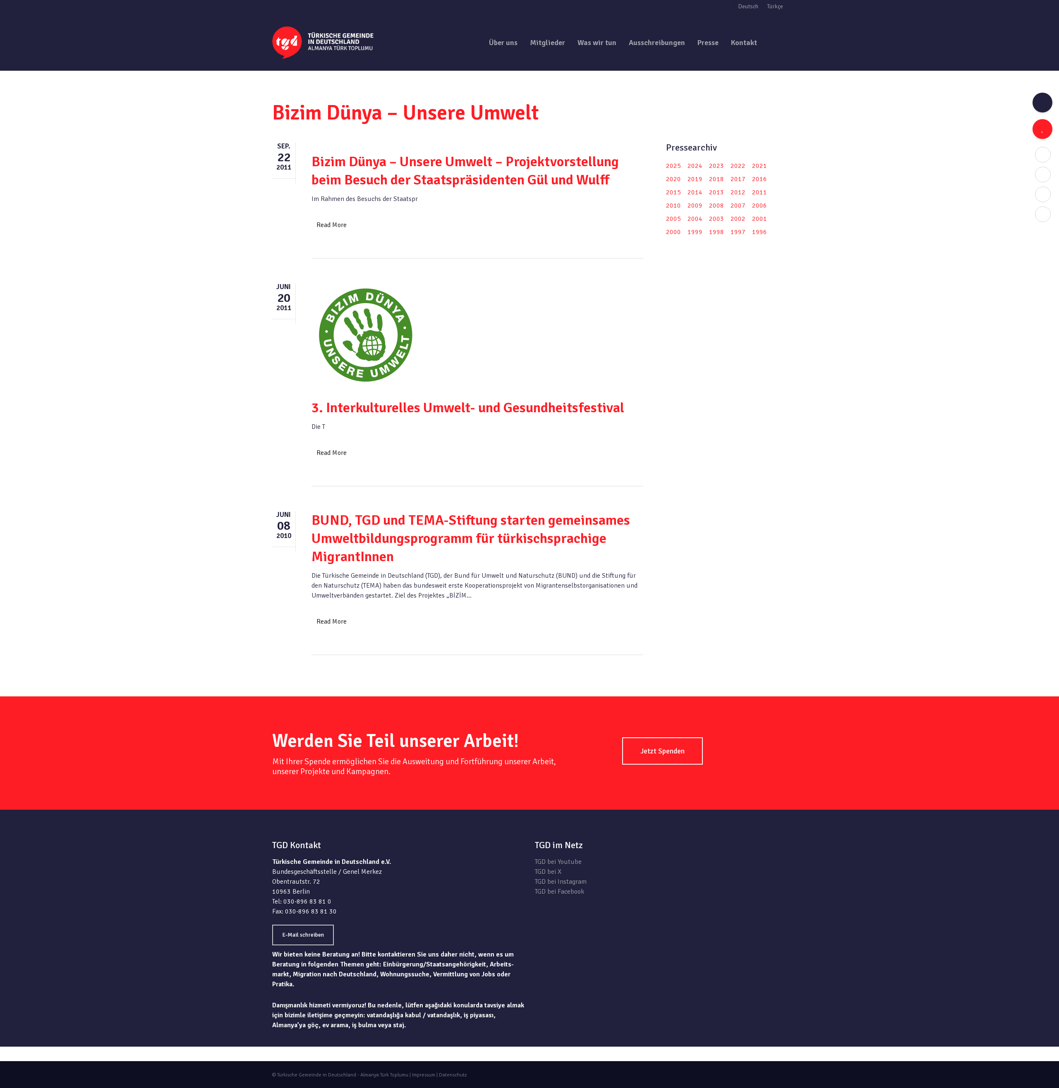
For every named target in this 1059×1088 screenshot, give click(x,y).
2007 (738, 205)
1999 (695, 232)
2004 (695, 219)
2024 (695, 166)
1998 (716, 232)
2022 (738, 166)
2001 (759, 219)
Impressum (423, 1075)
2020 (673, 179)
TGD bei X (548, 872)
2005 (673, 219)
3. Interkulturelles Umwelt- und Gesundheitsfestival (467, 407)
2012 (738, 192)
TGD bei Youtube (558, 862)
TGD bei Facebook (559, 891)
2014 (695, 192)
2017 (738, 179)
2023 (716, 166)
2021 (759, 166)
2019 (695, 179)
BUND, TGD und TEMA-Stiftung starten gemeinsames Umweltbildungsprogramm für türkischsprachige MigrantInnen (470, 538)
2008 (716, 205)
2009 (695, 205)
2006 (759, 205)
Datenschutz (453, 1075)
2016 (759, 179)
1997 (738, 232)
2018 (716, 179)
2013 (716, 192)
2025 (673, 166)
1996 (759, 232)
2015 (673, 192)
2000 (673, 232)
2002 (738, 219)
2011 (759, 192)
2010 (673, 205)
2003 (716, 219)
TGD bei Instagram (561, 882)
